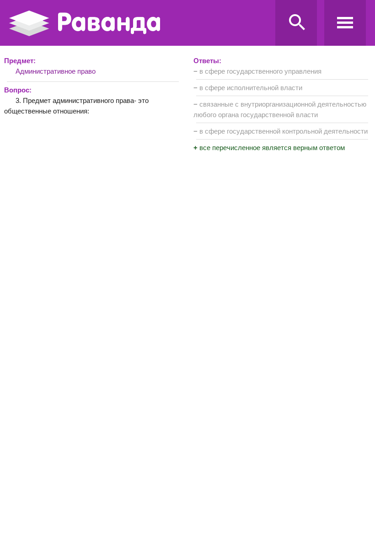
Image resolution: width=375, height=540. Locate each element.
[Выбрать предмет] (345, 23)
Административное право (56, 71)
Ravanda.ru (139, 23)
